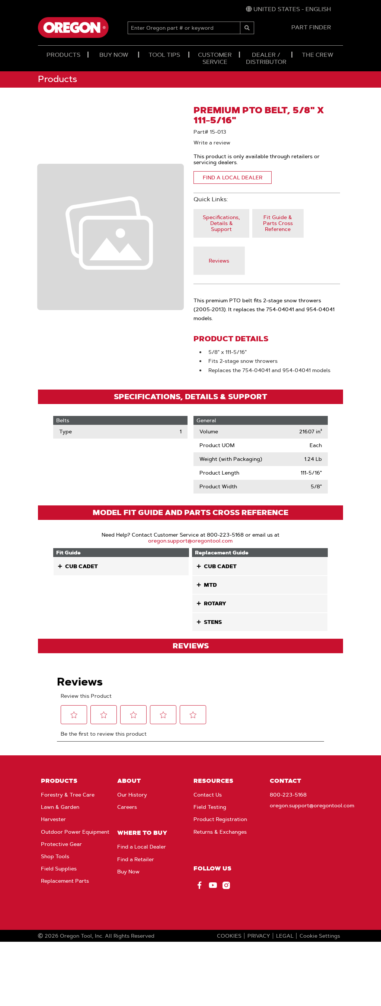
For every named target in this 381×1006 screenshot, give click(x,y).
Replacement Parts (65, 881)
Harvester (53, 819)
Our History (132, 795)
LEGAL (285, 935)
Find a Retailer (135, 859)
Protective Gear (61, 844)
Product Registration (220, 819)
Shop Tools (55, 856)
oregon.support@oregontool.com (190, 541)
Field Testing (209, 807)
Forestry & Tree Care (68, 795)
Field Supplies (59, 869)
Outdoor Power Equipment (75, 832)
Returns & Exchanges (220, 832)
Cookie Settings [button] (320, 935)
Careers (127, 807)
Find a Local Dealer (141, 847)
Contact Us (207, 795)
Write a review (211, 142)
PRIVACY (258, 935)
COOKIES (229, 935)
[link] (288, 9)
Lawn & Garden (60, 807)
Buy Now (128, 872)
